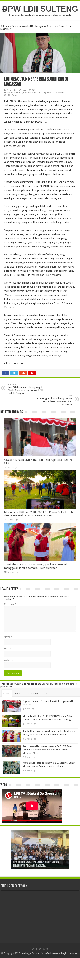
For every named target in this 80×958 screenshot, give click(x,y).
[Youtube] (43, 949)
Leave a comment (55, 92)
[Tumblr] (47, 949)
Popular (19, 693)
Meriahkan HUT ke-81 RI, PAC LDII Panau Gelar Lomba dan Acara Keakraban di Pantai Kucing (39, 513)
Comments (34, 693)
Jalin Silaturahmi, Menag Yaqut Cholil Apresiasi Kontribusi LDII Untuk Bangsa (25, 389)
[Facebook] (36, 949)
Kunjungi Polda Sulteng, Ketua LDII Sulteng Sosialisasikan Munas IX (54, 400)
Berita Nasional (20, 26)
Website (8, 660)
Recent (6, 693)
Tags (46, 693)
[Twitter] (39, 949)
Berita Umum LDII (31, 92)
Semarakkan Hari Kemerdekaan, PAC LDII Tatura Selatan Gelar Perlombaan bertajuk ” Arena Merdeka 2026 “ (48, 749)
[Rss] (33, 949)
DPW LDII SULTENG (40, 8)
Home (6, 26)
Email (8, 648)
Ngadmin (11, 90)
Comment (10, 604)
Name (8, 637)
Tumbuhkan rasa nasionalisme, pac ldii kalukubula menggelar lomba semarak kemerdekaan (36, 566)
